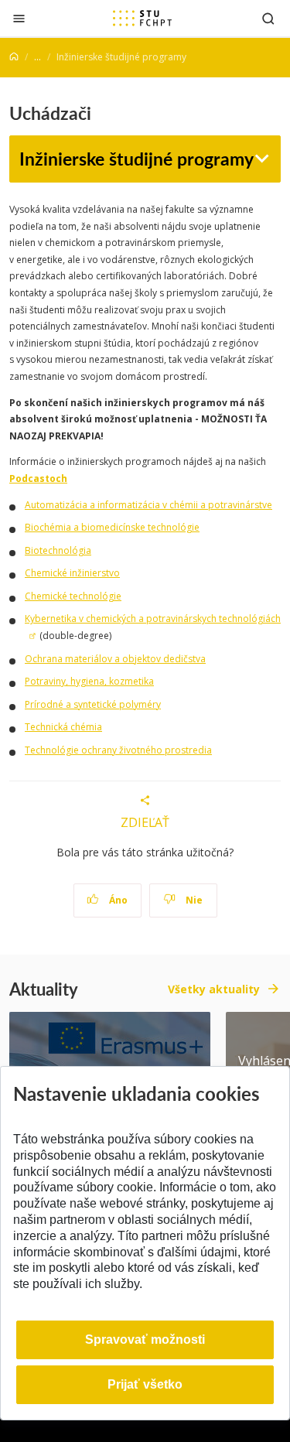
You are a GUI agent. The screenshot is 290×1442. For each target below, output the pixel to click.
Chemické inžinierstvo (72, 572)
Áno (117, 900)
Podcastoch (38, 478)
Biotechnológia (58, 550)
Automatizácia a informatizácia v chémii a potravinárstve (148, 504)
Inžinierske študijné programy (136, 158)
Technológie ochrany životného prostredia (118, 750)
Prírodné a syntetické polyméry (93, 704)
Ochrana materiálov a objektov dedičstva (115, 658)
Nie (193, 900)
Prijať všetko (145, 1384)
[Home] (14, 56)
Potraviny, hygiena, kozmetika (89, 681)
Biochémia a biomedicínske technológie (112, 527)
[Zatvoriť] (19, 18)
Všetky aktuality (214, 989)
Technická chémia (63, 726)
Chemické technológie (73, 596)
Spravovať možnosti (145, 1339)
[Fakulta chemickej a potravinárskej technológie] (142, 18)
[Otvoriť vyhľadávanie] (268, 18)
